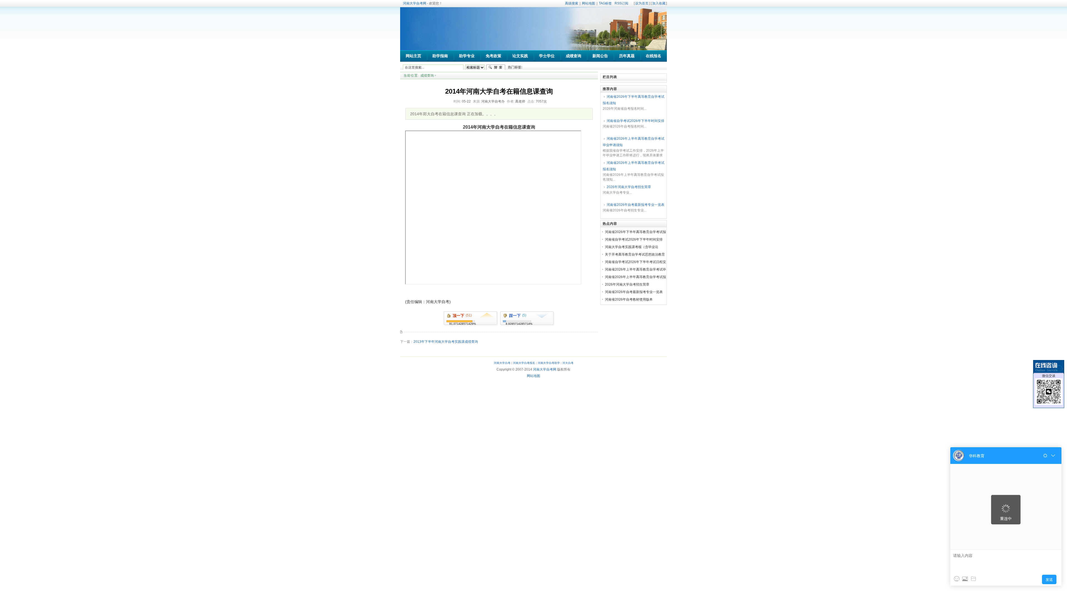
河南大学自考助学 (549, 362)
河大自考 (568, 362)
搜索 (495, 67)
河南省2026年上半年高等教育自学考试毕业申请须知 (633, 142)
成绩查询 (427, 76)
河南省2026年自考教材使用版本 (629, 299)
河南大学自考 (502, 362)
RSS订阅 (621, 3)
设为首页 (642, 3)
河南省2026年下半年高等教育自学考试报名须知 (633, 100)
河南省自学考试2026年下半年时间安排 (635, 121)
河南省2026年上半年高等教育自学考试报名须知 (633, 166)
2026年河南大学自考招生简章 (629, 187)
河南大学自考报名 (524, 362)
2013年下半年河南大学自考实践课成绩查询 (445, 342)
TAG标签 (605, 3)
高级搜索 (571, 3)
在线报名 (653, 56)
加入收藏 (658, 3)
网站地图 (588, 3)
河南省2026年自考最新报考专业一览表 (635, 205)
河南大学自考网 (414, 3)
